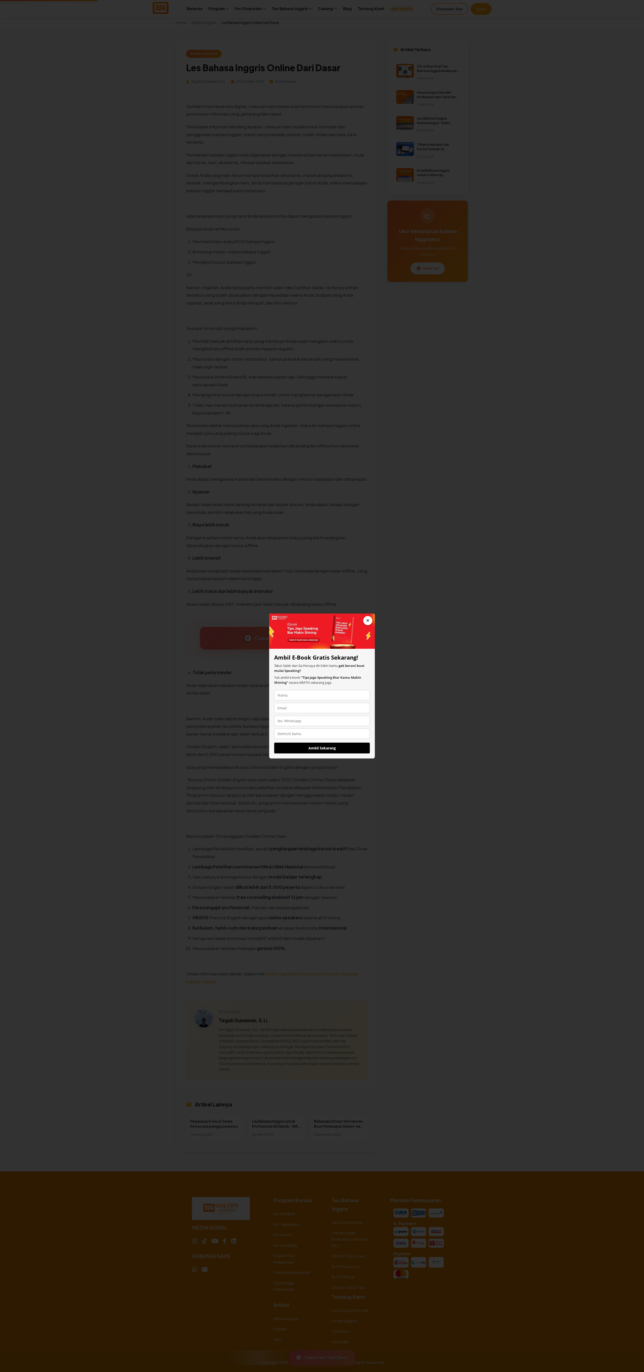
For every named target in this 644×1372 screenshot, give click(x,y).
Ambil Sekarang (322, 748)
